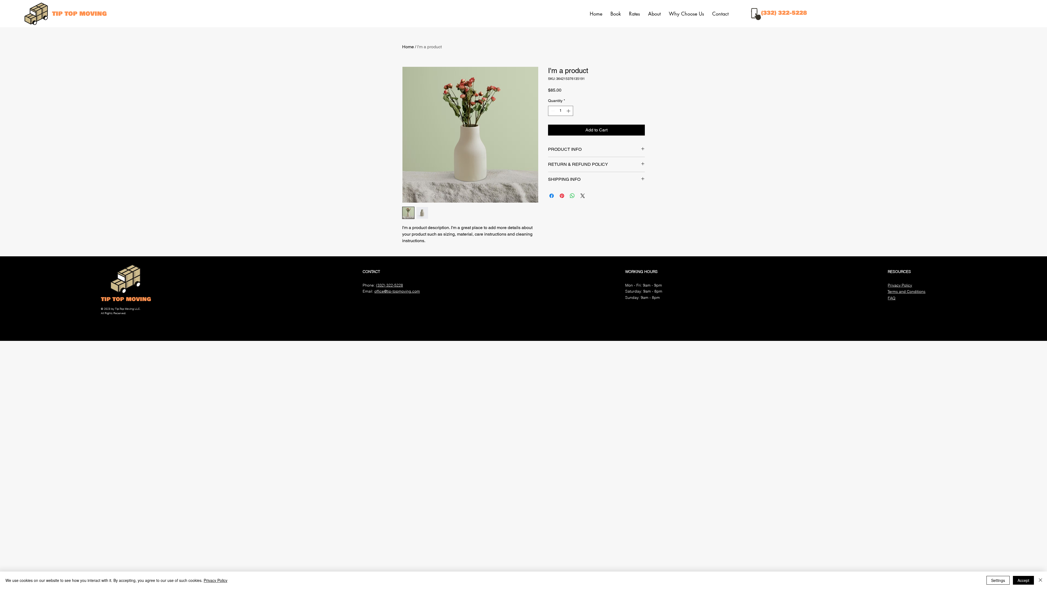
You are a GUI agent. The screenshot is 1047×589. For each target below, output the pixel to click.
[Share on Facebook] (551, 196)
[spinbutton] (560, 111)
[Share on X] (582, 196)
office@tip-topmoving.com (397, 291)
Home (408, 46)
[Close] (1040, 580)
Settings (998, 580)
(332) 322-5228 (389, 285)
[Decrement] (552, 111)
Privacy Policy (215, 580)
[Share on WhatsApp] (572, 196)
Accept (1023, 580)
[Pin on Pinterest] (562, 196)
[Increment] (568, 111)
